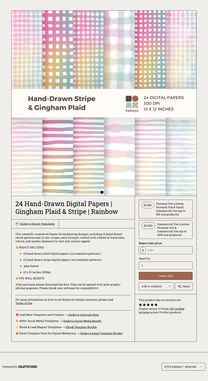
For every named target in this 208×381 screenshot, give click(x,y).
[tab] (101, 192)
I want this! (165, 276)
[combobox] (156, 286)
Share (186, 286)
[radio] (166, 209)
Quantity (144, 258)
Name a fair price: (150, 243)
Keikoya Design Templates (37, 223)
